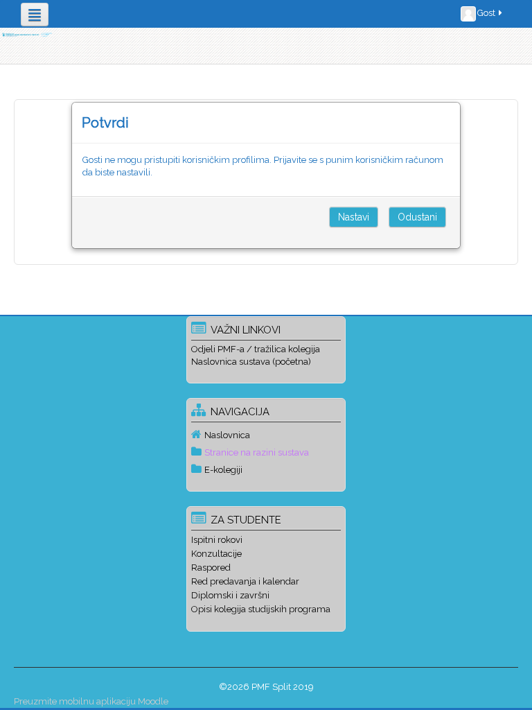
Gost (486, 13)
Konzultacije (216, 553)
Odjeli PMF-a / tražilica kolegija (255, 349)
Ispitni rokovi (216, 540)
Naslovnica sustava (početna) (251, 361)
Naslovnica (227, 435)
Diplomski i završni (230, 595)
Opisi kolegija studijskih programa (260, 609)
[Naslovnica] (26, 34)
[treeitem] (265, 434)
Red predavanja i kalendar (245, 581)
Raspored (211, 567)
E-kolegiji (223, 470)
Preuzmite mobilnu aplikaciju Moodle (91, 701)
